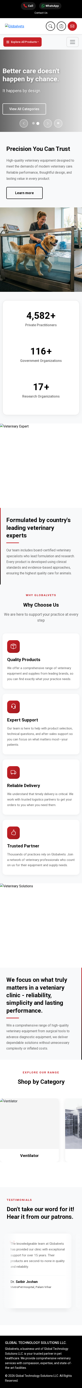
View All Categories (24, 109)
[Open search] (50, 26)
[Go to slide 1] (33, 123)
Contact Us (41, 12)
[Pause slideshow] (58, 123)
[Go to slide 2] (37, 123)
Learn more (24, 193)
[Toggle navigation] (72, 42)
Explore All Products (24, 41)
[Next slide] (48, 123)
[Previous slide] (24, 123)
